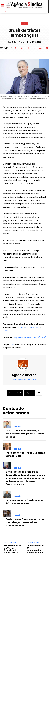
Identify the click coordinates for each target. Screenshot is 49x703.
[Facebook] (15, 48)
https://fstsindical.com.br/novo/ (29, 337)
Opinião (24, 23)
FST (27, 327)
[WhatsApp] (28, 48)
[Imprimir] (40, 48)
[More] (39, 393)
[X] (21, 48)
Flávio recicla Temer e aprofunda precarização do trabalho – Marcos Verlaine (24, 522)
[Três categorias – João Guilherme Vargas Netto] (7, 446)
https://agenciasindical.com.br (24, 379)
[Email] (34, 48)
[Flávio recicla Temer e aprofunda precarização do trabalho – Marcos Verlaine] (7, 513)
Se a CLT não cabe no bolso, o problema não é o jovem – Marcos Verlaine (24, 433)
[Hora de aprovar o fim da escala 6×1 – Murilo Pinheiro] (7, 494)
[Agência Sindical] (24, 364)
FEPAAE (6, 330)
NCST (20, 327)
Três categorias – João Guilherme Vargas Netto (25, 454)
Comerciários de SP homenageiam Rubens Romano (35, 549)
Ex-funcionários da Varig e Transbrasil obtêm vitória (12, 549)
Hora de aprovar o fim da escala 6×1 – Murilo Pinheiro (24, 502)
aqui (12, 344)
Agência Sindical (19, 42)
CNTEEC (35, 327)
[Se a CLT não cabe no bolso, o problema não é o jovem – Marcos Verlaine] (7, 424)
